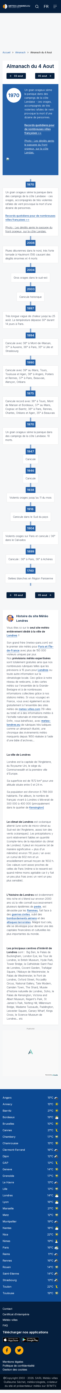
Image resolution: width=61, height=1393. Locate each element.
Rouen (7, 1267)
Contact (7, 1308)
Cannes (7, 1130)
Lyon (6, 1202)
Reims (6, 1254)
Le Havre (8, 1182)
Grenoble (8, 1175)
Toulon (7, 1286)
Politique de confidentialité (18, 1365)
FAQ (5, 1325)
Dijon (6, 1156)
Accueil (6, 52)
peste (37, 906)
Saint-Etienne (11, 1273)
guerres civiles (21, 914)
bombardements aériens (22, 918)
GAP (5, 1162)
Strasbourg (10, 1280)
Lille (5, 1188)
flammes (32, 910)
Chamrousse (10, 1143)
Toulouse (8, 1293)
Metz (6, 1215)
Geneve (7, 1169)
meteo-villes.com (29, 709)
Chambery (9, 1136)
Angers (7, 1097)
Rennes (7, 1260)
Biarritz (7, 1110)
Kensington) (36, 807)
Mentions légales (13, 1361)
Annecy (7, 1104)
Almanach (20, 52)
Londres (8, 1195)
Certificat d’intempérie (16, 1314)
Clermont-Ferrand (14, 1149)
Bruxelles (8, 1123)
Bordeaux (9, 1117)
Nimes (6, 1241)
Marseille (8, 1208)
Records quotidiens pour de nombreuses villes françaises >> (39, 129)
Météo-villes (10, 1319)
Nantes (7, 1228)
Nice (5, 1234)
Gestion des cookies (15, 1369)
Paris (6, 1247)
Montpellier (10, 1221)
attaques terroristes (19, 922)
